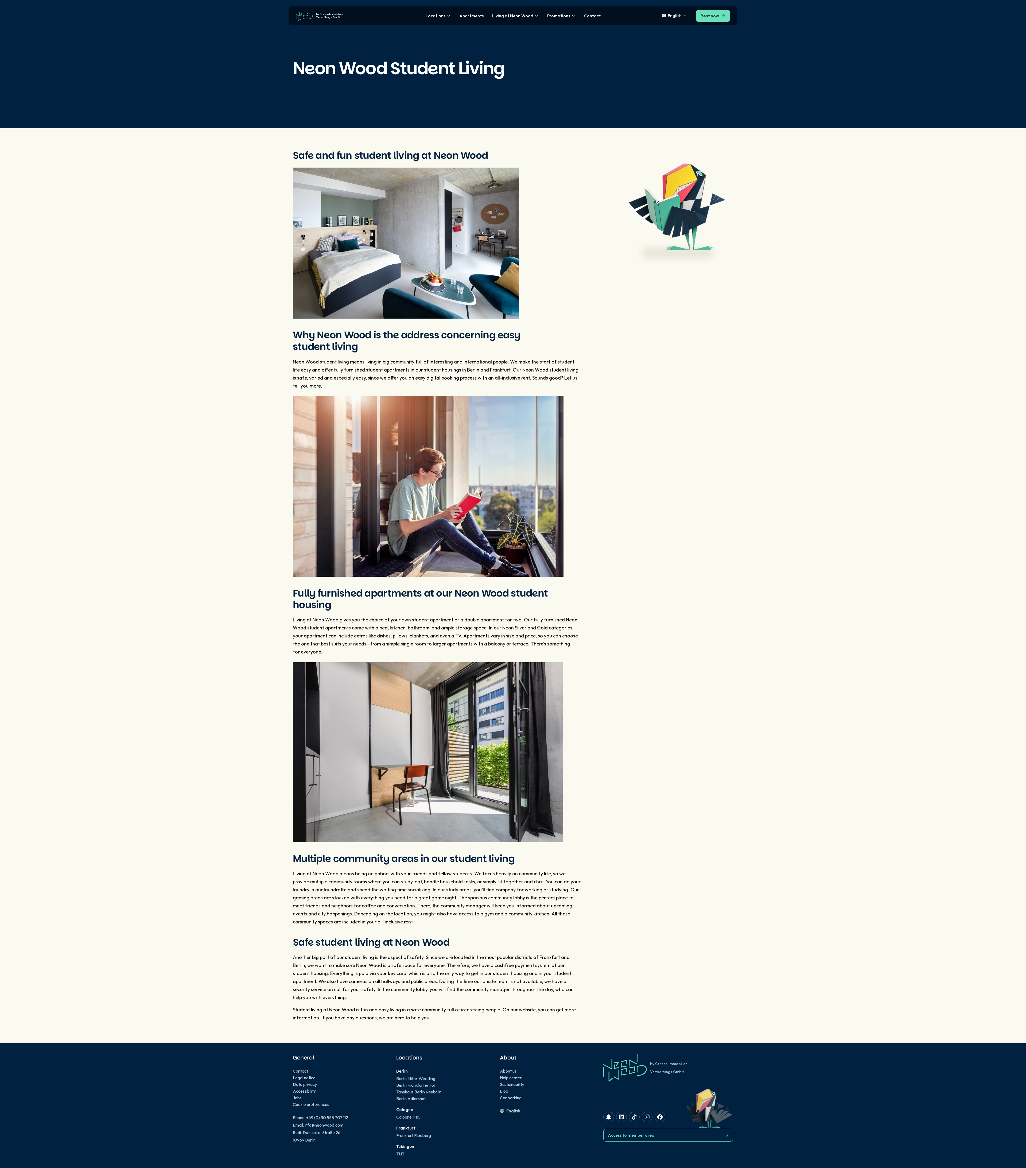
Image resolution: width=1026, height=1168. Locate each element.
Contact (592, 15)
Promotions (558, 15)
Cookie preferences (311, 1104)
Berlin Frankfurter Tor (416, 1085)
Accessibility (304, 1091)
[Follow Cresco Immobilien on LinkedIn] (621, 1117)
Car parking (511, 1097)
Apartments (471, 15)
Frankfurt (549, 957)
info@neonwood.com (324, 1125)
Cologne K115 (408, 1117)
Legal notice (304, 1077)
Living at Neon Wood (512, 15)
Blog (504, 1091)
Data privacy (305, 1084)
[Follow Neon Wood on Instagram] (647, 1117)
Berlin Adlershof (411, 1098)
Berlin (299, 965)
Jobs (297, 1097)
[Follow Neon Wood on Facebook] (660, 1117)
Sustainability (512, 1084)
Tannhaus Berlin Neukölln (418, 1091)
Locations (435, 15)
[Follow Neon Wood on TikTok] (634, 1117)
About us (508, 1071)
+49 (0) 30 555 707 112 (327, 1117)
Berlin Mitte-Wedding (415, 1078)
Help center (511, 1077)
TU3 (400, 1154)
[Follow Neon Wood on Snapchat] (608, 1117)
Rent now (710, 15)
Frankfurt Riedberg (413, 1135)
